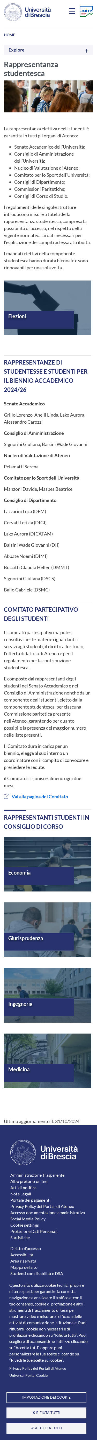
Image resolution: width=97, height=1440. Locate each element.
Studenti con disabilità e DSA (36, 1273)
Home (9, 35)
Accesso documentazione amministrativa (47, 1212)
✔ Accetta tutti (46, 1428)
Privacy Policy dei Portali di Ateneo (37, 1368)
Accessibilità (21, 1254)
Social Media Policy (28, 1218)
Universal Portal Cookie (28, 1375)
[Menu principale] (73, 12)
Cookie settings (24, 1224)
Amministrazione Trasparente (37, 1175)
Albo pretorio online (28, 1181)
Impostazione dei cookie (46, 1397)
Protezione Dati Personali (33, 1231)
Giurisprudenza (25, 938)
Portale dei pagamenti (30, 1199)
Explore (17, 50)
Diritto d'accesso (25, 1248)
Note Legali (20, 1193)
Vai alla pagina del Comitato (40, 796)
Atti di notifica (23, 1187)
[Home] (27, 12)
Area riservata (23, 1260)
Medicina (18, 1069)
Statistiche (20, 1237)
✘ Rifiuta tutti (46, 1413)
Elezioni (17, 316)
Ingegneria (20, 1004)
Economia (19, 872)
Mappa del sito (24, 1267)
